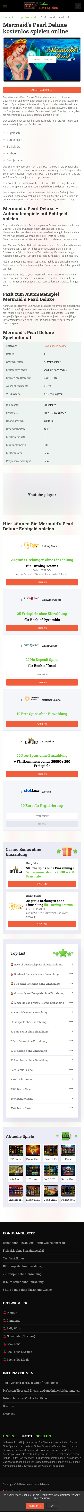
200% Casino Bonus (22, 1079)
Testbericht (42, 674)
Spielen (42, 582)
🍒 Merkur (10, 1313)
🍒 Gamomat (11, 1320)
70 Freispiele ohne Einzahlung (22, 1274)
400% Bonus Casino (22, 1098)
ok (52, 1505)
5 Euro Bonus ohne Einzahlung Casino (27, 1290)
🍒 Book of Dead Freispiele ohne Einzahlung (37, 964)
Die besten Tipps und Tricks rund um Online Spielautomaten (41, 1390)
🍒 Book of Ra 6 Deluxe (17, 1352)
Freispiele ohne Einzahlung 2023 (24, 1250)
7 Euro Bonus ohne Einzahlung (29, 1041)
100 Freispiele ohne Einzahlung (23, 1266)
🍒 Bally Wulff (12, 1328)
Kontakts (9, 1414)
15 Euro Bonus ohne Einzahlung (23, 1282)
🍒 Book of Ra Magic (16, 1359)
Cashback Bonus (13, 1258)
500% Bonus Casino (22, 1108)
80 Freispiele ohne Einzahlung (29, 1012)
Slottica (46, 791)
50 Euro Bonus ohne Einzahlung (29, 1060)
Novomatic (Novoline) (55, 345)
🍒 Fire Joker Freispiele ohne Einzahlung (35, 983)
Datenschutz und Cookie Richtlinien (25, 1398)
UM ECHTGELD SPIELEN (42, 90)
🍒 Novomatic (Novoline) (19, 1336)
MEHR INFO (35, 1505)
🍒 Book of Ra (12, 1344)
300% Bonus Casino (22, 1089)
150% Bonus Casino (22, 1070)
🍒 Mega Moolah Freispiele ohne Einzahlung (37, 1003)
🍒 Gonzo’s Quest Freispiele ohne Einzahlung (37, 993)
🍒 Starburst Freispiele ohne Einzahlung (35, 974)
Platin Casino (49, 645)
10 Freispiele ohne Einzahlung (28, 1022)
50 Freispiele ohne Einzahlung (29, 1050)
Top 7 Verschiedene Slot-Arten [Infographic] (30, 1383)
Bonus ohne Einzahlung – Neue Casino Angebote (34, 1243)
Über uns (8, 1406)
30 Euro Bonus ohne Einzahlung (29, 1031)
